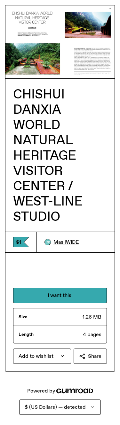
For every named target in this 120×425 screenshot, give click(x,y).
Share (94, 356)
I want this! (60, 295)
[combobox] (42, 356)
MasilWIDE (66, 242)
